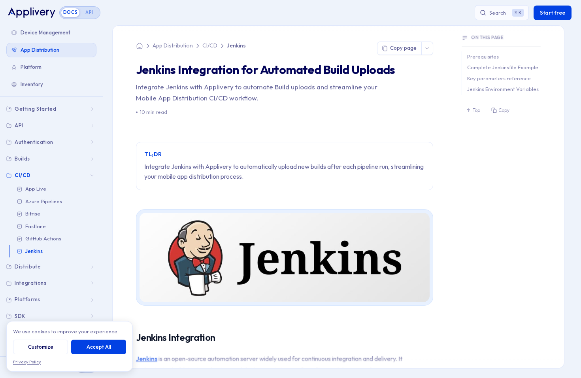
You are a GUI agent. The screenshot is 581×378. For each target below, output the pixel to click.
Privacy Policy (27, 362)
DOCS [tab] (70, 12)
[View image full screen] (422, 219)
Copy (503, 110)
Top (476, 110)
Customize (40, 347)
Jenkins (146, 359)
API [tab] (89, 12)
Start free (552, 12)
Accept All (99, 347)
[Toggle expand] (93, 109)
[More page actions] (427, 48)
